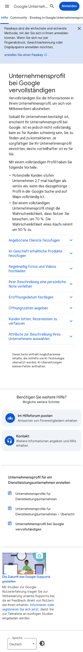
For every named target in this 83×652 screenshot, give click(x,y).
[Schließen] (79, 29)
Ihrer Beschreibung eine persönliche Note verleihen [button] (37, 284)
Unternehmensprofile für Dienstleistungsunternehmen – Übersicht (45, 511)
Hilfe (4, 18)
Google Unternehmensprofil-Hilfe (32, 6)
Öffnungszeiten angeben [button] (28, 308)
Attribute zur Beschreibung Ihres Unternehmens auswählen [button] (35, 336)
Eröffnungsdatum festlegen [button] (31, 297)
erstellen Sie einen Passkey (23, 55)
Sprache (17, 638)
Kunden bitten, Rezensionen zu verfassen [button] (33, 321)
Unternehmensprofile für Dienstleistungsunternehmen (36, 496)
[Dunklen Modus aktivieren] (42, 643)
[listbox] (22, 644)
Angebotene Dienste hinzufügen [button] (34, 240)
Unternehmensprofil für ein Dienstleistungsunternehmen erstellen (39, 480)
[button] (7, 6)
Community (18, 18)
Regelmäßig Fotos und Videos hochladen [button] (32, 268)
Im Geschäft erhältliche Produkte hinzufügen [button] (36, 253)
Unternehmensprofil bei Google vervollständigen (39, 526)
